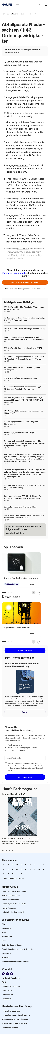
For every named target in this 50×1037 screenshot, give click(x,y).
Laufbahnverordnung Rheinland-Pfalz (20, 507)
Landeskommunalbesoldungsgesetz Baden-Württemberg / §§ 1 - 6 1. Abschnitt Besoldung (23, 338)
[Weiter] (39, 593)
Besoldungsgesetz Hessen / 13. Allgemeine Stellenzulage (22, 423)
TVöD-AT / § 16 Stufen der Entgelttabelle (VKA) (24, 328)
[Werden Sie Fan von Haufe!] (11, 973)
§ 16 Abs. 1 (22, 165)
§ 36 (19, 215)
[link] (5, 13)
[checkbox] (6, 763)
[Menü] (17, 4)
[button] (25, 282)
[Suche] (40, 4)
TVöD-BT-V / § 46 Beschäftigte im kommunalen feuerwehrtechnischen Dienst (24, 516)
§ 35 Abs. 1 (23, 198)
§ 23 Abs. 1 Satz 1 (26, 71)
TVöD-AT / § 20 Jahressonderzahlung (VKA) (23, 348)
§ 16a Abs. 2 (23, 178)
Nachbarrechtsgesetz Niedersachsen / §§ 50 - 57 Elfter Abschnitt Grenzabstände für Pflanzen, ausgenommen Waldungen (24, 443)
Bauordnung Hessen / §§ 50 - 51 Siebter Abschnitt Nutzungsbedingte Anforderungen (23, 497)
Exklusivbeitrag (11, 584)
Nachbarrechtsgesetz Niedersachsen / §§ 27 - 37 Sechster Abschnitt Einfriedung (24, 388)
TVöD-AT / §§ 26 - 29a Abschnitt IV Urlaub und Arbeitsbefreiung (24, 308)
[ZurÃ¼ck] (33, 592)
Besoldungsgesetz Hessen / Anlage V (20, 432)
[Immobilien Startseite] (7, 5)
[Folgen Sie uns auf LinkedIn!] (3, 973)
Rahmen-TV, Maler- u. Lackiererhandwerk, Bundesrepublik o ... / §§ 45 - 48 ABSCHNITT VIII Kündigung (24, 399)
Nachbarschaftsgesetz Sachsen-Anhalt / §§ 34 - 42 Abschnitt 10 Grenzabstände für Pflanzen (25, 357)
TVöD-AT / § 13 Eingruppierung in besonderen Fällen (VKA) (23, 412)
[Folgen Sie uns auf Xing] (7, 973)
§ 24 (19, 97)
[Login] (46, 4)
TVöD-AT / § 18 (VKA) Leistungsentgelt (20, 378)
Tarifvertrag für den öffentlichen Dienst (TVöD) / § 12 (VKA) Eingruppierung (24, 319)
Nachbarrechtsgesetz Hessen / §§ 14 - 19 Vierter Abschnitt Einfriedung (25, 486)
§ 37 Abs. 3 (23, 248)
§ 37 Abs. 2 (23, 235)
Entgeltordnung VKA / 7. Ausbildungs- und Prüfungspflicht (22, 368)
